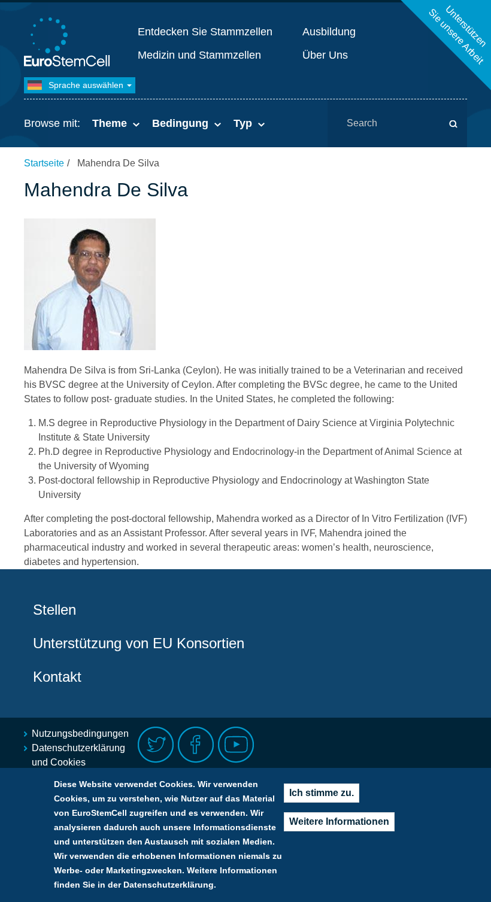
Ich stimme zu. (321, 793)
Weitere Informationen (339, 821)
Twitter (156, 745)
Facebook (196, 745)
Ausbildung (329, 32)
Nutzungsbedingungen (80, 733)
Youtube (236, 745)
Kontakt (57, 677)
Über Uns (325, 55)
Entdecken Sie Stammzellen (205, 32)
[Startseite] (69, 43)
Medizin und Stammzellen (199, 55)
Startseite (44, 163)
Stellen (54, 610)
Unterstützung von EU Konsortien (138, 643)
